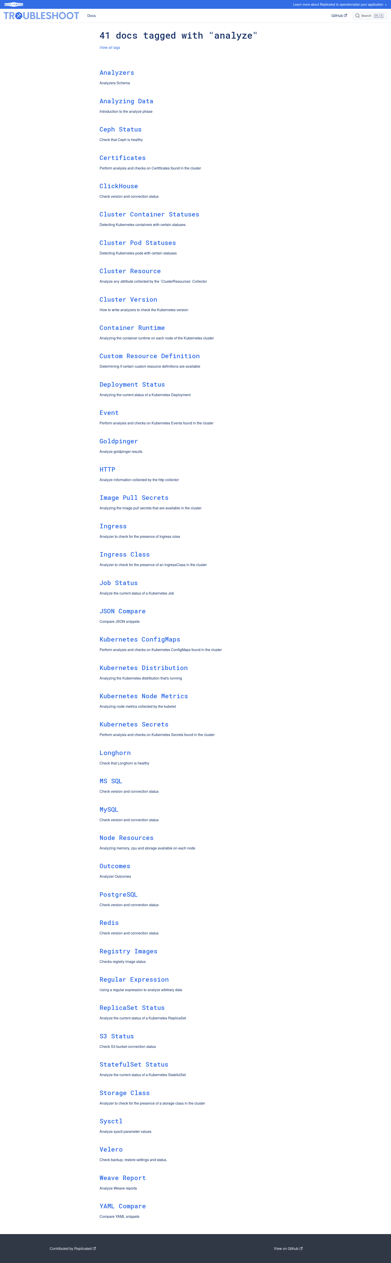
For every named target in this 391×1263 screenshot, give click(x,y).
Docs (91, 15)
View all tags (110, 47)
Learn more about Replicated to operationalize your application (339, 4)
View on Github (286, 1248)
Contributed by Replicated (71, 1248)
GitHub (337, 15)
